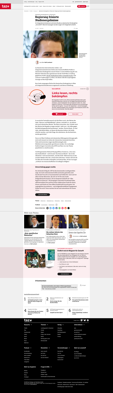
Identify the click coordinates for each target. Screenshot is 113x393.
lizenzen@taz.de (33, 384)
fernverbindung (28, 353)
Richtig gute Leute (45, 338)
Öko (25, 330)
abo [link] (73, 1)
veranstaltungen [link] (31, 1)
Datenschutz (66, 384)
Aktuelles (59, 328)
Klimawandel (44, 340)
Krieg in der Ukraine (45, 334)
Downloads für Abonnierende (48, 376)
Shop (25, 375)
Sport (25, 336)
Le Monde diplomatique (80, 356)
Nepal (42, 332)
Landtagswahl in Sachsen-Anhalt (47, 329)
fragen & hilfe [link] (41, 1)
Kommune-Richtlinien (77, 382)
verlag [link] (25, 1)
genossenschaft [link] (78, 1)
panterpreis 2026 (78, 338)
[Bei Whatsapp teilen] (59, 208)
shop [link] (36, 1)
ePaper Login (44, 374)
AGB (77, 384)
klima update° (27, 355)
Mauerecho (27, 357)
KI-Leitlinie (85, 382)
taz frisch (43, 353)
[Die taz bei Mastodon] (82, 320)
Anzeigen (26, 377)
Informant (60, 384)
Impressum (72, 384)
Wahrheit (26, 342)
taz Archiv (76, 358)
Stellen (59, 334)
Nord (25, 340)
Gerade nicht (83, 88)
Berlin (25, 338)
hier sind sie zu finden (50, 288)
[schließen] (87, 88)
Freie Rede (26, 359)
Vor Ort (59, 353)
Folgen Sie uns (77, 320)
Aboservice (43, 372)
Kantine (26, 372)
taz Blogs (76, 351)
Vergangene (60, 357)
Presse (59, 336)
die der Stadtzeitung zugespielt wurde (59, 75)
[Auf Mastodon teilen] (50, 208)
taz (28, 320)
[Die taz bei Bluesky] (85, 320)
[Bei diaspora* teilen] (62, 208)
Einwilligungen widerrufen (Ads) (65, 386)
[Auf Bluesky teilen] (53, 208)
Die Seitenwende (61, 332)
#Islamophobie (68, 200)
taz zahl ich (77, 332)
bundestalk (27, 351)
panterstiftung (77, 336)
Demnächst (60, 351)
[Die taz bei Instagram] (88, 320)
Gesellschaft (27, 332)
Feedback (43, 370)
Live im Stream (61, 355)
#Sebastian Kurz (50, 200)
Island (42, 336)
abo (75, 328)
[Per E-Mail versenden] (47, 208)
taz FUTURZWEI (78, 353)
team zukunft (44, 351)
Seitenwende (81, 384)
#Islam (62, 200)
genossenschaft (78, 330)
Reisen (25, 370)
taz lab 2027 (60, 359)
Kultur (25, 334)
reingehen (26, 361)
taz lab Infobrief (44, 357)
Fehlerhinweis (51, 204)
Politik (25, 328)
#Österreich (43, 200)
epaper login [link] (85, 1)
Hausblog (59, 330)
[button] (88, 6)
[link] (31, 6)
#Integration (57, 200)
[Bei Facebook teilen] (56, 208)
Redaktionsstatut (67, 382)
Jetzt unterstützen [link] (42, 194)
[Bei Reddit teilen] (65, 208)
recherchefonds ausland (80, 334)
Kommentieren (44, 204)
